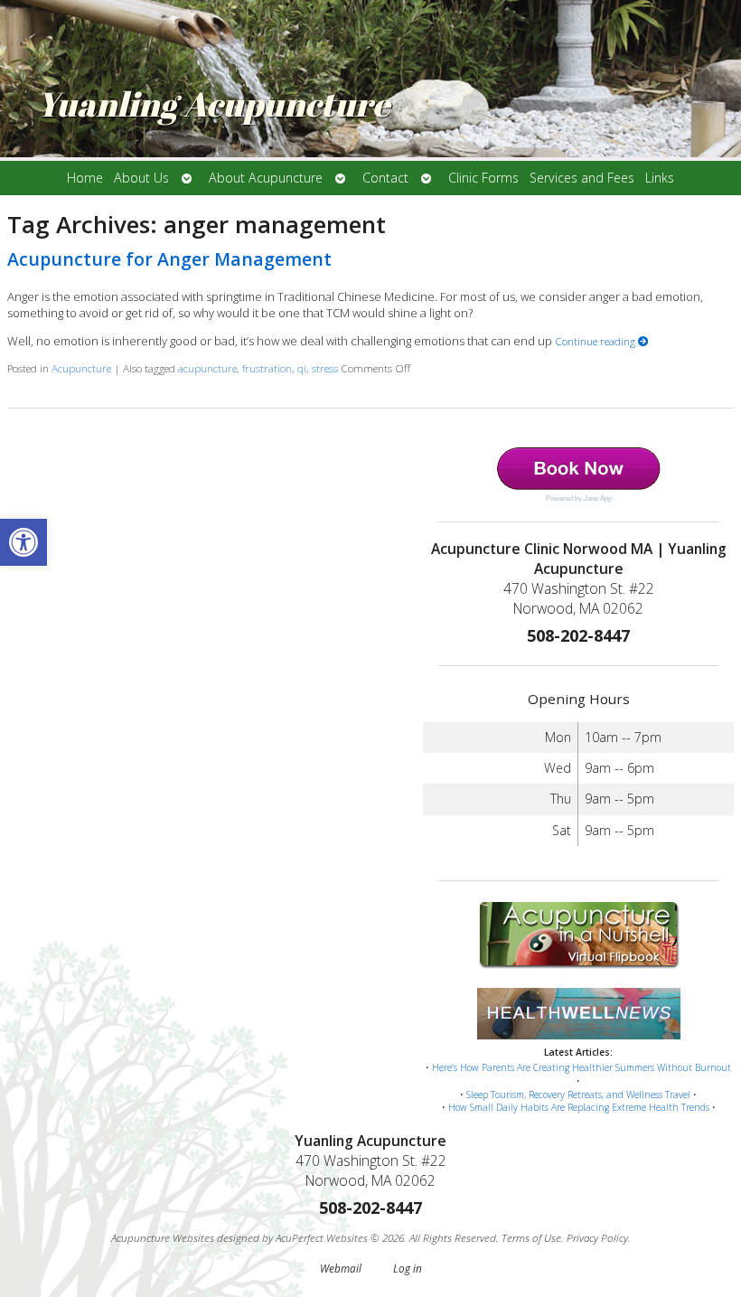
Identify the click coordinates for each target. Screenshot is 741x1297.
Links (659, 177)
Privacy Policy (597, 1237)
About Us (141, 177)
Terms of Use (531, 1237)
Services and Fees (582, 177)
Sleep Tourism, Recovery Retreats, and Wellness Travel (578, 1094)
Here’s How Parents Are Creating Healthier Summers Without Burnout (581, 1067)
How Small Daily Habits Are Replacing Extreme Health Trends (578, 1107)
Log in (407, 1268)
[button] (23, 542)
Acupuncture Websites (162, 1237)
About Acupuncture (266, 177)
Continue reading (596, 341)
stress (325, 368)
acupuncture (207, 368)
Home (85, 177)
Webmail (340, 1268)
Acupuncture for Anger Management (169, 259)
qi (301, 368)
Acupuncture (81, 368)
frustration (267, 368)
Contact (385, 177)
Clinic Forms (483, 177)
